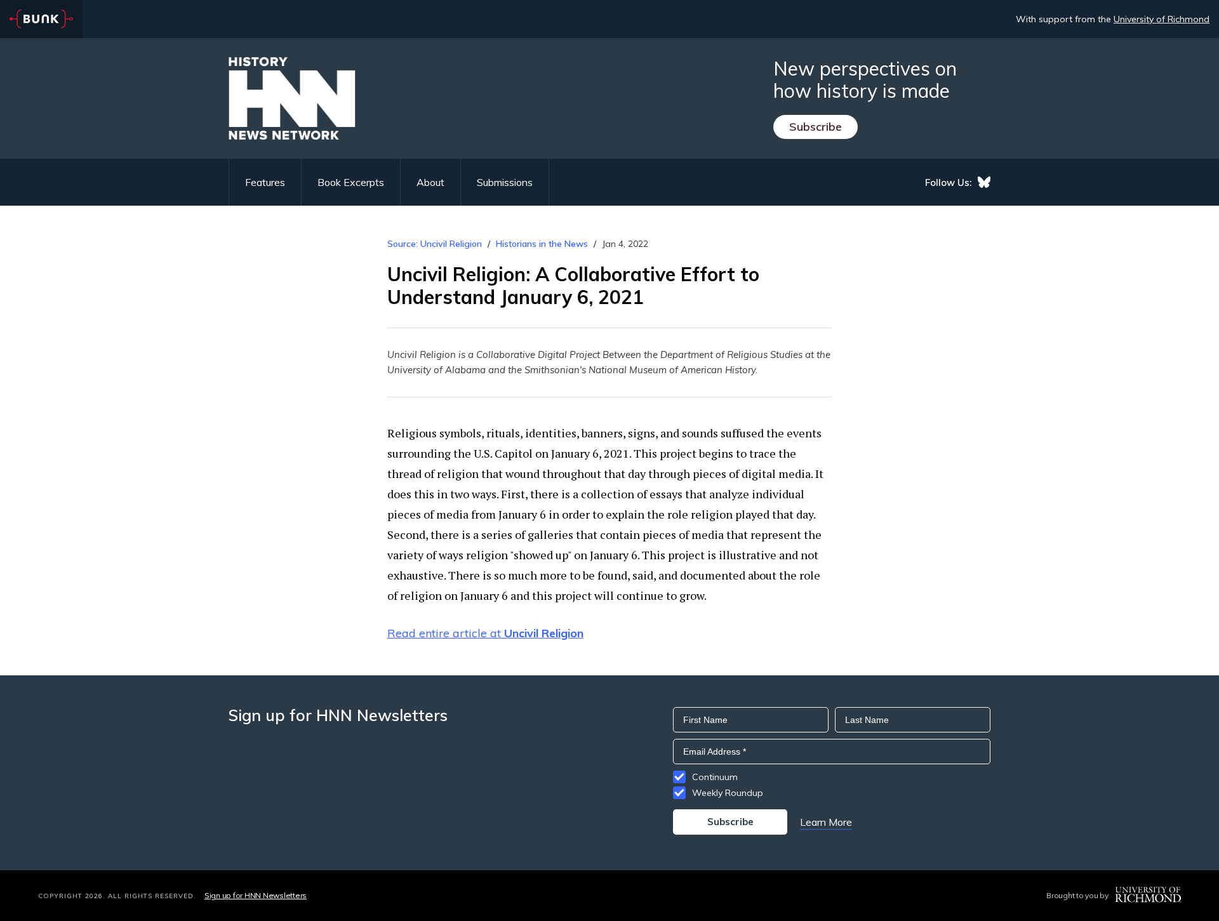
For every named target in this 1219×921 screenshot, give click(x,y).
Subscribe (815, 126)
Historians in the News (542, 243)
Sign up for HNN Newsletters (255, 895)
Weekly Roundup (727, 792)
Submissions (505, 182)
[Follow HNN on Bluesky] (984, 182)
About (430, 182)
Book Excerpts (350, 182)
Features (265, 182)
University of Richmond (1161, 19)
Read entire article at (485, 633)
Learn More (826, 822)
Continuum (715, 777)
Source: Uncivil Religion (434, 243)
